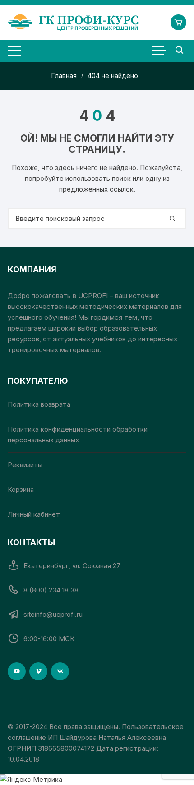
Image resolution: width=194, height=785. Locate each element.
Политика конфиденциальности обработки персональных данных (78, 434)
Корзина (21, 489)
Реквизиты (25, 464)
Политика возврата (39, 404)
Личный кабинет (34, 514)
